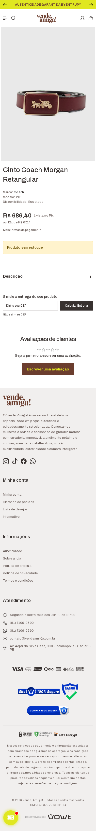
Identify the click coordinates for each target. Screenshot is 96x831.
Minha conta (12, 494)
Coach (19, 192)
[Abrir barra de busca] (13, 18)
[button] (5, 4)
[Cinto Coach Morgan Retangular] (48, 94)
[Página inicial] (46, 17)
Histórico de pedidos (18, 502)
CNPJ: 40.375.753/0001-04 (48, 805)
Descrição (13, 276)
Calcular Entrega (76, 305)
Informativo (11, 516)
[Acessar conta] (82, 18)
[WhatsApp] (33, 461)
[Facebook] (24, 461)
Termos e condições (18, 580)
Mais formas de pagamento (22, 230)
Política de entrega (17, 566)
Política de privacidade (20, 573)
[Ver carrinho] (91, 18)
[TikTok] (15, 461)
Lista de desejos (15, 509)
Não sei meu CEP (15, 314)
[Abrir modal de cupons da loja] (10, 817)
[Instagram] (6, 461)
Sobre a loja (12, 558)
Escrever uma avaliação (48, 369)
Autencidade (12, 551)
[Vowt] (48, 816)
